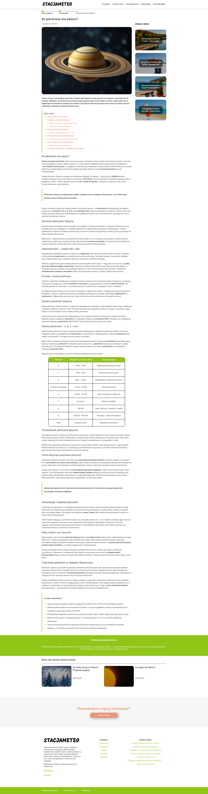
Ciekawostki (132, 4)
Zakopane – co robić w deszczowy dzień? (145, 750)
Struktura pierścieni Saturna (58, 120)
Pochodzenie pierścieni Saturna (60, 136)
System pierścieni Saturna (58, 129)
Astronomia (159, 4)
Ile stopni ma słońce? (145, 667)
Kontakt (47, 775)
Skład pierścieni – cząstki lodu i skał (62, 123)
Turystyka (118, 4)
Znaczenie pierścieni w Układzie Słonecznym (65, 148)
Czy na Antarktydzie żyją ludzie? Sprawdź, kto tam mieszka (151, 63)
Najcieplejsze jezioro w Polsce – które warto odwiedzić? (150, 40)
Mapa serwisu (69, 790)
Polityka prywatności (50, 790)
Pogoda (106, 4)
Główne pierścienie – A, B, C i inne (62, 133)
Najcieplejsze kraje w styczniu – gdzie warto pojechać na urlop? (151, 110)
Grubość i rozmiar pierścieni (59, 126)
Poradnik (146, 4)
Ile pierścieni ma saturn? (57, 117)
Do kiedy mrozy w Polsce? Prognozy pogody (85, 668)
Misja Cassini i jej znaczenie (59, 145)
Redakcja (48, 771)
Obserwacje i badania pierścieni (60, 142)
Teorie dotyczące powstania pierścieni (63, 139)
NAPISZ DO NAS (104, 715)
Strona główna (47, 13)
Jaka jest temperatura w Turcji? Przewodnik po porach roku (150, 87)
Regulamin (86, 790)
